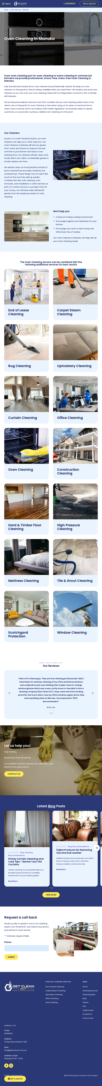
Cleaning (29, 852)
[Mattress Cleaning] (26, 557)
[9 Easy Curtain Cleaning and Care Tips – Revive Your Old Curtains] (27, 829)
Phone (8, 942)
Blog (51, 806)
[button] (9, 693)
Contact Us (14, 774)
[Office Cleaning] (75, 394)
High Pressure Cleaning (68, 527)
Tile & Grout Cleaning (75, 580)
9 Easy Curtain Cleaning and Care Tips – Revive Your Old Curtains (26, 861)
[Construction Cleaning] (75, 446)
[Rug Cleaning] (26, 342)
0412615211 (8, 1033)
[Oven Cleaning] (26, 446)
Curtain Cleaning (22, 417)
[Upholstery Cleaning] (75, 342)
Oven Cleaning (20, 469)
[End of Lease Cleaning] (26, 287)
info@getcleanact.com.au (15, 1050)
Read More (13, 881)
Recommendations (16, 855)
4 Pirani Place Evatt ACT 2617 (15, 1042)
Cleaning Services (90, 991)
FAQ (84, 1006)
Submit (11, 957)
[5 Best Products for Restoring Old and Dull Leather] (75, 826)
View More (51, 894)
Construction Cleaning (68, 471)
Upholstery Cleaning (74, 366)
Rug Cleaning (19, 366)
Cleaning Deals (89, 994)
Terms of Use (88, 1018)
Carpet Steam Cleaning (69, 312)
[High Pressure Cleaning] (75, 501)
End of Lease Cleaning (18, 312)
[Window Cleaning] (75, 609)
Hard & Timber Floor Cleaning (24, 527)
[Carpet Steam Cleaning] (75, 287)
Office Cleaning (70, 417)
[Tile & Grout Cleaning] (75, 557)
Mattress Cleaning (23, 580)
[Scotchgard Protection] (26, 609)
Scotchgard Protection (18, 634)
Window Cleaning (72, 632)
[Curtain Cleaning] (26, 394)
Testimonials (88, 1010)
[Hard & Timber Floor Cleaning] (26, 501)
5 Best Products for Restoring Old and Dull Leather (74, 851)
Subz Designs (93, 1076)
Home (85, 987)
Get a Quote (89, 3)
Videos (85, 1002)
